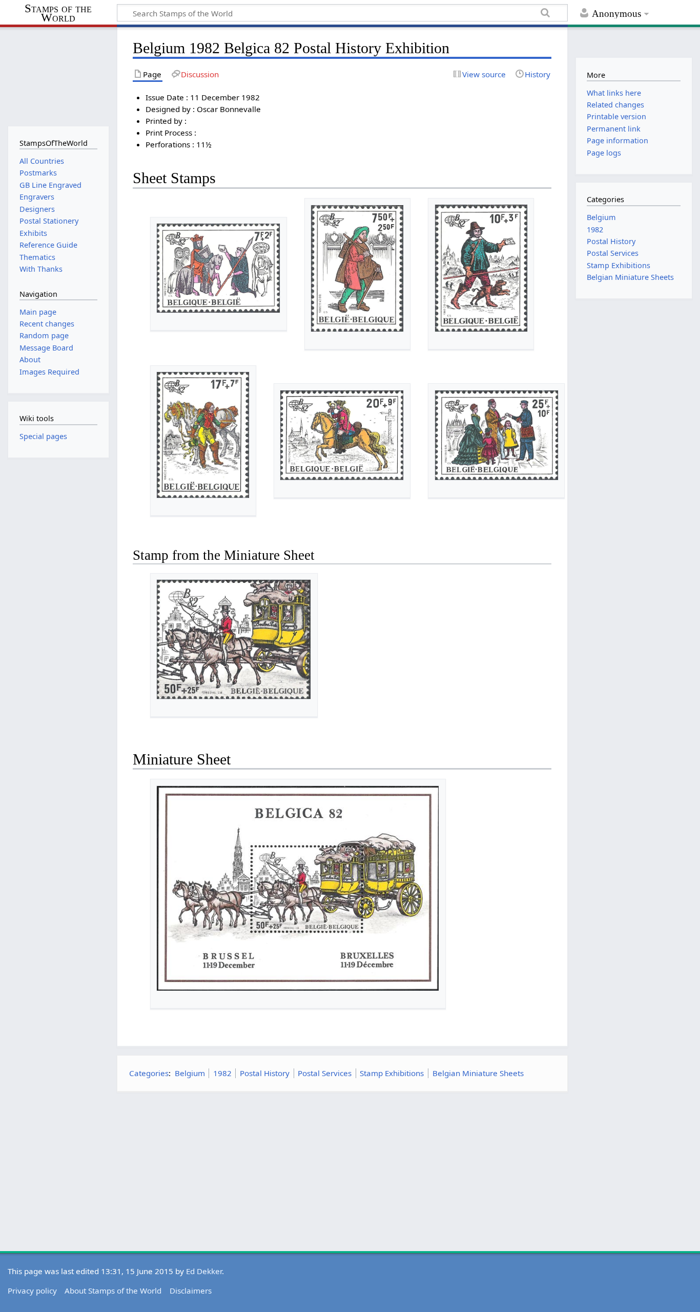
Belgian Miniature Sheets (478, 1073)
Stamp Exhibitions (392, 1073)
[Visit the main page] (58, 75)
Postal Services (325, 1073)
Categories (149, 1073)
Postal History (265, 1073)
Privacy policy (32, 1290)
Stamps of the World (58, 13)
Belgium (190, 1073)
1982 (222, 1073)
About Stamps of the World (113, 1290)
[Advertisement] (342, 1171)
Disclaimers (191, 1290)
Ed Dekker (204, 1271)
